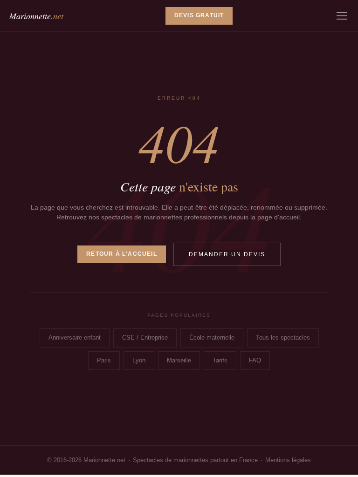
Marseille (179, 360)
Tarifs (220, 360)
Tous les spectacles (283, 337)
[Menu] (342, 15)
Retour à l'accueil (121, 254)
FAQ (255, 360)
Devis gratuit (199, 15)
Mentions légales (288, 460)
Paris (104, 360)
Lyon (138, 360)
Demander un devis (227, 254)
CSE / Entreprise (145, 337)
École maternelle (211, 337)
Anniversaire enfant (74, 337)
